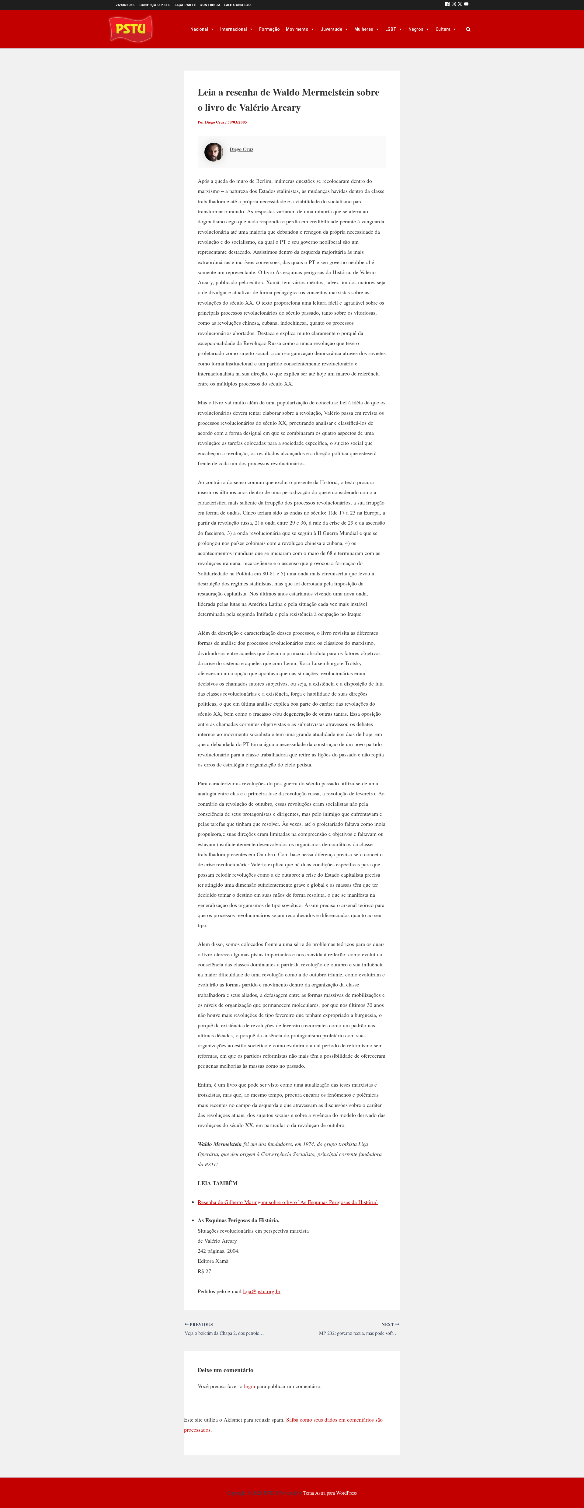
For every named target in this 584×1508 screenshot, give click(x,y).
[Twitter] (460, 5)
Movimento (297, 29)
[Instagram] (454, 5)
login (249, 1386)
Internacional (233, 29)
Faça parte (185, 5)
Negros (415, 29)
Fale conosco (237, 5)
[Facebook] (447, 5)
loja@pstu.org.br (261, 1291)
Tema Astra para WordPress (330, 1492)
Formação (269, 29)
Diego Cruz (241, 148)
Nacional (199, 29)
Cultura (443, 29)
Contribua (210, 5)
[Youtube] (466, 5)
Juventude (331, 29)
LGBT (390, 29)
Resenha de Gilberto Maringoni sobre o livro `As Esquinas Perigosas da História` (288, 1202)
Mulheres (363, 29)
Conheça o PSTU (155, 5)
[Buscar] (468, 29)
